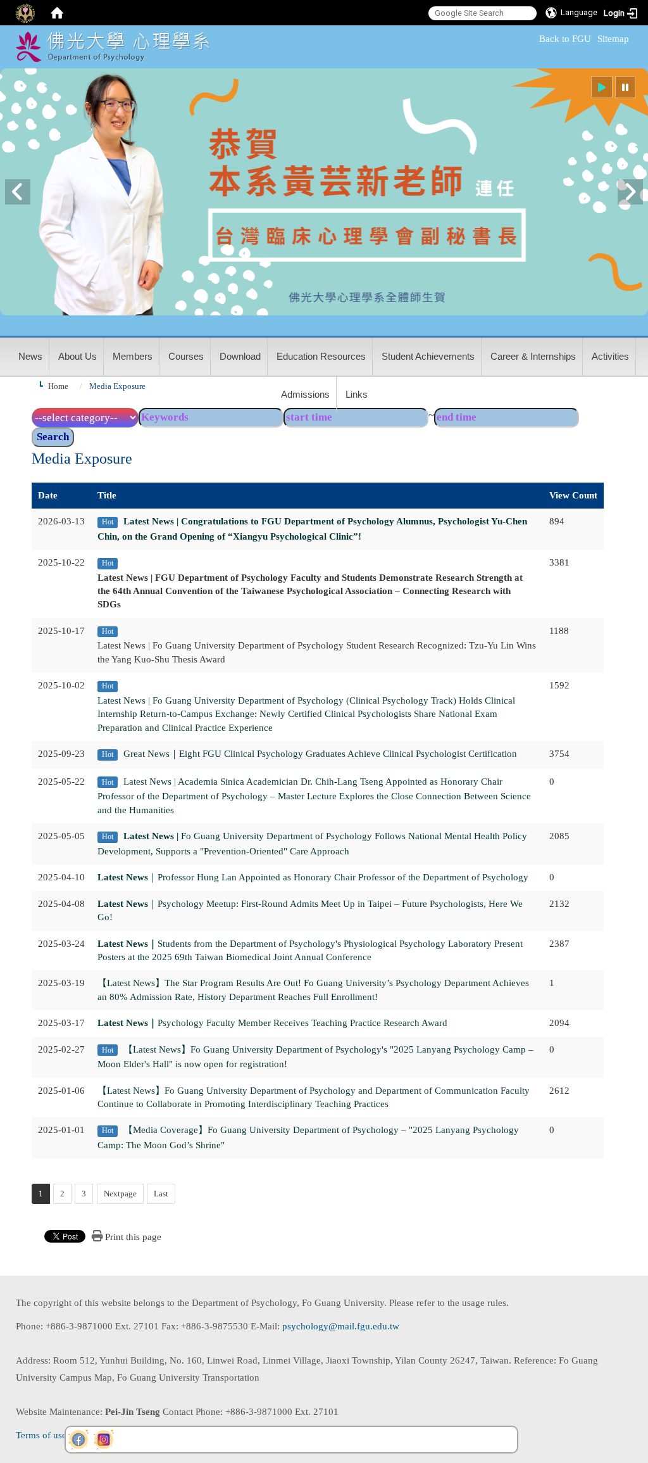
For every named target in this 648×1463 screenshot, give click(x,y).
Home (58, 386)
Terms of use (41, 1435)
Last (161, 1193)
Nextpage (120, 1193)
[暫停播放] (625, 87)
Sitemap (613, 39)
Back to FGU (565, 39)
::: (533, 39)
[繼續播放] (602, 87)
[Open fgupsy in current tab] (78, 1439)
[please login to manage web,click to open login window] (25, 12)
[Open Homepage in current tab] (57, 12)
